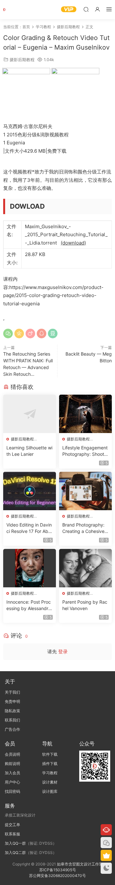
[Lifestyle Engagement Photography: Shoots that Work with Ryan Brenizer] (85, 414)
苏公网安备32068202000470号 (57, 875)
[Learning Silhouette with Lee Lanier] (29, 414)
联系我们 (12, 720)
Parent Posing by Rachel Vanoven (84, 605)
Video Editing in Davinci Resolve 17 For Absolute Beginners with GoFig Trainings (29, 528)
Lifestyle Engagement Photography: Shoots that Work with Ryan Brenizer (85, 451)
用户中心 (12, 782)
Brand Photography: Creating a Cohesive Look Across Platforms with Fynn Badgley (85, 528)
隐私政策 (12, 710)
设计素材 (49, 782)
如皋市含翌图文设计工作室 (80, 864)
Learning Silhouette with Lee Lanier (29, 451)
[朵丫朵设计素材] (12, 9)
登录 (63, 651)
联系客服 (12, 834)
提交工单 (12, 824)
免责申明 (12, 701)
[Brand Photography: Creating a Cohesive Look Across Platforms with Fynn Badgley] (85, 491)
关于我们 (12, 692)
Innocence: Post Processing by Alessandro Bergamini (28, 605)
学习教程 (49, 772)
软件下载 (49, 754)
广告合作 (12, 729)
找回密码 (12, 791)
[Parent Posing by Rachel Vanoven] (85, 568)
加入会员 (12, 772)
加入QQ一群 (15, 843)
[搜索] (86, 9)
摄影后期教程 (22, 59)
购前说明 (12, 763)
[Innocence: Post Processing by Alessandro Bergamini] (29, 568)
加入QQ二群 (15, 852)
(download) (73, 243)
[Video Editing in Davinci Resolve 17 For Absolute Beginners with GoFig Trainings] (29, 491)
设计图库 (49, 791)
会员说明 (12, 754)
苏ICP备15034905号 (57, 869)
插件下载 (49, 763)
